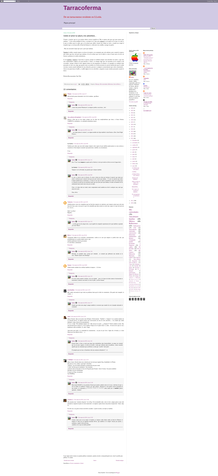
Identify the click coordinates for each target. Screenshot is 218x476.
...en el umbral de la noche (148, 68)
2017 (132, 127)
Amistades (132, 231)
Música (132, 221)
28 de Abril (137, 287)
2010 (132, 203)
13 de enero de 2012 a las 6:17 (79, 94)
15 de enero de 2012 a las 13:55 (85, 417)
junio (133, 154)
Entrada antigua (119, 460)
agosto (134, 149)
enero (133, 166)
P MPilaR (70, 360)
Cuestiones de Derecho (134, 284)
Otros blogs (138, 289)
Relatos (131, 238)
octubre (134, 145)
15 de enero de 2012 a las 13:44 (81, 399)
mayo (133, 156)
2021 (132, 117)
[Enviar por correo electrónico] (82, 84)
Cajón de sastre (147, 93)
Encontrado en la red (134, 286)
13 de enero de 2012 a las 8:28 (89, 117)
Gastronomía (132, 272)
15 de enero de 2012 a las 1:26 (84, 105)
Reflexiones (110, 84)
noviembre (135, 142)
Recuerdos (134, 261)
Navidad (136, 266)
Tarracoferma (82, 8)
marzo (134, 161)
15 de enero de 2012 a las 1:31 (84, 160)
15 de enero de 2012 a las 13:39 (85, 382)
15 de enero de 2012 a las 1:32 (84, 221)
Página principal (69, 23)
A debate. (134, 171)
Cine (134, 228)
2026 (132, 108)
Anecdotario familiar (133, 217)
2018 (132, 124)
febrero (134, 163)
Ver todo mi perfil (133, 102)
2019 (132, 122)
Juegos (130, 267)
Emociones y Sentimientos (135, 235)
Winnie (69, 94)
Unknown (70, 202)
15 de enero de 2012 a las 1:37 (84, 303)
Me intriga (131, 287)
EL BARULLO (147, 111)
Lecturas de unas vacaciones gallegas (148, 95)
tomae (73, 105)
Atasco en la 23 (135, 279)
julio (133, 152)
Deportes (138, 257)
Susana (69, 265)
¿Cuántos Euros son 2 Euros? (135, 174)
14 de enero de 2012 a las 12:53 (78, 316)
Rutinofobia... (135, 187)
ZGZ (145, 79)
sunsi (69, 316)
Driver (69, 235)
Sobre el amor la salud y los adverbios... (136, 183)
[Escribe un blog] (83, 84)
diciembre (134, 140)
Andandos (146, 78)
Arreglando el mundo (135, 241)
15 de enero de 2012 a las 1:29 (84, 130)
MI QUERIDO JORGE (147, 71)
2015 (132, 131)
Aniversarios (132, 233)
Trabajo (137, 276)
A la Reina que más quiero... (136, 168)
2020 (132, 120)
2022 (132, 115)
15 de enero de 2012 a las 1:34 (84, 251)
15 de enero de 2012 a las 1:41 (84, 341)
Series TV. (138, 291)
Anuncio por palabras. (135, 178)
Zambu (145, 86)
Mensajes (97, 84)
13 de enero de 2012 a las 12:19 (82, 290)
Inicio (95, 460)
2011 (132, 200)
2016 (132, 129)
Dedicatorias (137, 226)
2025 (132, 110)
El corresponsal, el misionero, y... (136, 195)
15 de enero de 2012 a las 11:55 (80, 359)
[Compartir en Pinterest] (88, 84)
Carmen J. (70, 399)
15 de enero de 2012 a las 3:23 (85, 167)
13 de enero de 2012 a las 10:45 (79, 265)
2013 (132, 136)
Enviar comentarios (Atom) (77, 463)
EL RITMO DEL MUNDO (147, 103)
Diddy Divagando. (148, 55)
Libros (131, 257)
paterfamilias (71, 290)
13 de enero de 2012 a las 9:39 (80, 202)
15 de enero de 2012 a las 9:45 (84, 175)
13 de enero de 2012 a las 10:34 (79, 235)
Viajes (130, 264)
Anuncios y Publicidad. (135, 277)
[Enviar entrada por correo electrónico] (79, 84)
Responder (70, 98)
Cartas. (132, 289)
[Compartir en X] (85, 84)
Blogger (118, 472)
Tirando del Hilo (148, 102)
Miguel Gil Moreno (134, 274)
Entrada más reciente (69, 460)
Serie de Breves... (117, 84)
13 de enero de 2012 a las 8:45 (80, 143)
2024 (132, 113)
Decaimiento (147, 87)
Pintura (131, 276)
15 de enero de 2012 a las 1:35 (84, 276)
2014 (132, 133)
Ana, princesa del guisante (74, 117)
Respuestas (71, 102)
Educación (132, 254)
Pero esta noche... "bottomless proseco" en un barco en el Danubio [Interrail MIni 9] (148, 59)
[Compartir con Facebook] (87, 84)
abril (133, 159)
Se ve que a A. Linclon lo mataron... (135, 190)
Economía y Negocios (135, 244)
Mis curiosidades (103, 84)
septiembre (135, 147)
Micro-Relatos (137, 259)
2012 (132, 138)
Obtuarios (132, 291)
